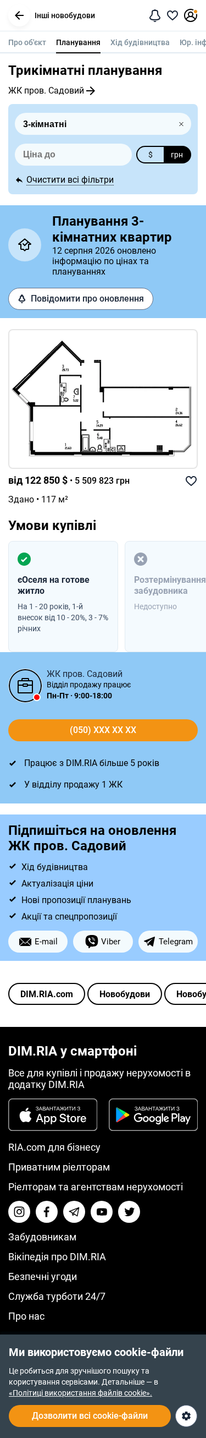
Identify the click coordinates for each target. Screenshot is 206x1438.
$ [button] (150, 154)
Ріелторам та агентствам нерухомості (95, 1187)
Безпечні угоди (42, 1276)
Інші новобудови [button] (65, 15)
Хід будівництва (140, 42)
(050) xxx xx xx (103, 730)
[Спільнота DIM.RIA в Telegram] (74, 1212)
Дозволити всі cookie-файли (90, 1415)
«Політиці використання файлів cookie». (80, 1392)
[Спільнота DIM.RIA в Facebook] (47, 1212)
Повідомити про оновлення (87, 298)
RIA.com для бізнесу (54, 1147)
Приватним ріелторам (59, 1167)
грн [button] (177, 154)
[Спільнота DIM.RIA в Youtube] (102, 1212)
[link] (103, 399)
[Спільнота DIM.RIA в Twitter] (129, 1212)
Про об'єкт (27, 42)
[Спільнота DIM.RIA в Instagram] (19, 1212)
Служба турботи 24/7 (56, 1296)
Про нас (26, 1316)
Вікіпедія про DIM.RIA (57, 1256)
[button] (19, 15)
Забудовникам (42, 1237)
